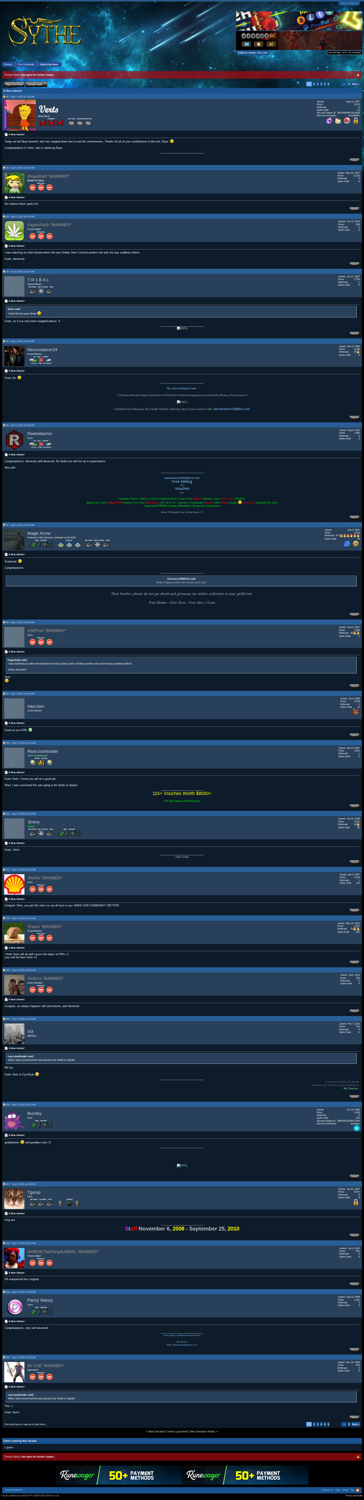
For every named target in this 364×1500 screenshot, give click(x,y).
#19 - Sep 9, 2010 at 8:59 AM (21, 1292)
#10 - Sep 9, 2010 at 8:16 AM (21, 743)
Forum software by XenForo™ (30, 1495)
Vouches (182, 488)
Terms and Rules (354, 1495)
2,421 (357, 821)
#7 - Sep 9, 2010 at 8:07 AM (20, 525)
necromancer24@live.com (231, 409)
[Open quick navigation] (359, 64)
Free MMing (182, 481)
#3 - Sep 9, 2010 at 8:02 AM (20, 216)
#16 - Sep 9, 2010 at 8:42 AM (21, 1104)
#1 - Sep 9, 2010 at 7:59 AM (20, 96)
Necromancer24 (42, 349)
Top (352, 1490)
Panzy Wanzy (40, 1300)
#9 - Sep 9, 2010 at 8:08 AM (20, 693)
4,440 (357, 349)
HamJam (35, 706)
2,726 (357, 279)
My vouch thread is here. (182, 388)
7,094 (357, 630)
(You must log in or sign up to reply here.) (25, 1424)
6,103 (357, 175)
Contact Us (327, 1490)
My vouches (182, 1342)
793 (358, 1026)
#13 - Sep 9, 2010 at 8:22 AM (21, 918)
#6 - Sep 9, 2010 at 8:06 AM (20, 425)
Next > (355, 84)
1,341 (357, 1299)
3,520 (357, 750)
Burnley (34, 1113)
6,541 (357, 1191)
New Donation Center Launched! (168, 1431)
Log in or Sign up (349, 3)
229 (358, 978)
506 (358, 224)
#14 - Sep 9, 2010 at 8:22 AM (21, 970)
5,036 (357, 1112)
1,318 (357, 877)
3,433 (357, 701)
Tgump (33, 1192)
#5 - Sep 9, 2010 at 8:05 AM (20, 341)
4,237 (357, 926)
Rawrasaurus (39, 433)
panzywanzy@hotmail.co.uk (185, 1345)
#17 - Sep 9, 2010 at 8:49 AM (21, 1184)
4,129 (357, 532)
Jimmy (33, 822)
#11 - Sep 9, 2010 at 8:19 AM (20, 813)
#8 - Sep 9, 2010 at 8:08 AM (20, 622)
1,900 (357, 433)
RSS (357, 1490)
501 (358, 1251)
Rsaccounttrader (42, 751)
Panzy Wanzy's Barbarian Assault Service (182, 1335)
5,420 (357, 104)
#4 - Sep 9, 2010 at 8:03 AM (20, 271)
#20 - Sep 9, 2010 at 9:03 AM (21, 1357)
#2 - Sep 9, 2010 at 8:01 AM (20, 168)
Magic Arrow (39, 533)
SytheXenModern (14, 1490)
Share (354, 160)
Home (345, 1490)
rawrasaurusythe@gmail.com (182, 477)
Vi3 (30, 1031)
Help (337, 1490)
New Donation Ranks (202, 1431)
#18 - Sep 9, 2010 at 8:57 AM (21, 1243)
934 (358, 1365)
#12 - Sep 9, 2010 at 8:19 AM (21, 869)
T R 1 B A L (38, 280)
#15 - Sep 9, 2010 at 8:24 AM (21, 1019)
